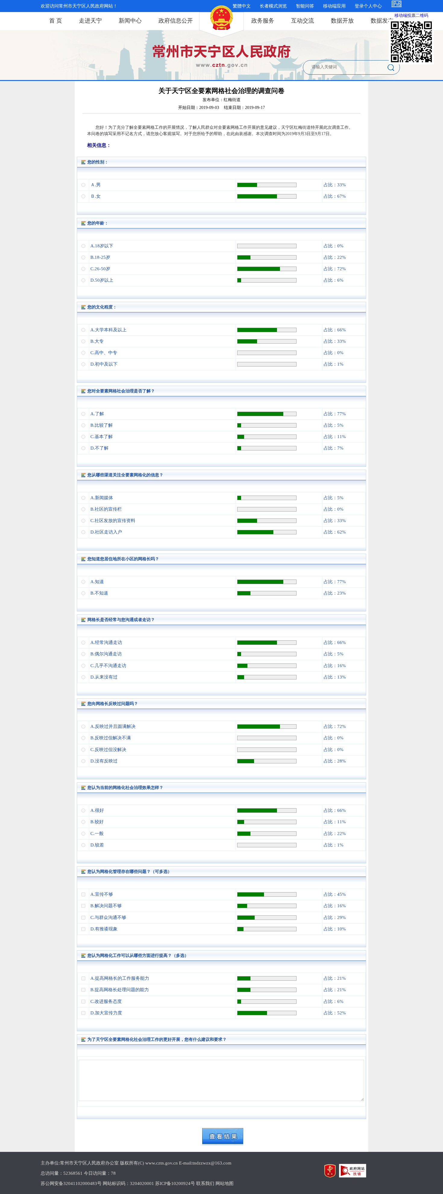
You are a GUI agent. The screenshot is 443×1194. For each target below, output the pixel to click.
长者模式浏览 (273, 6)
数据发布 (382, 20)
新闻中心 (130, 20)
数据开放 (342, 20)
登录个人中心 (368, 6)
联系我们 (205, 1183)
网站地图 (224, 1183)
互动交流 (302, 20)
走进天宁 (90, 20)
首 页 (55, 20)
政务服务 (262, 20)
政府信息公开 (176, 20)
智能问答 (305, 6)
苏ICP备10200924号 (175, 1183)
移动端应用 (334, 6)
